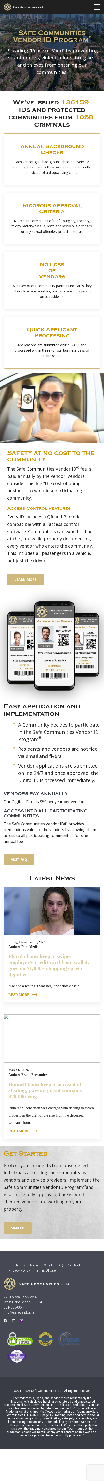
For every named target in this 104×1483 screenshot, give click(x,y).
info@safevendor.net (19, 1312)
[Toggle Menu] (97, 7)
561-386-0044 (14, 1307)
